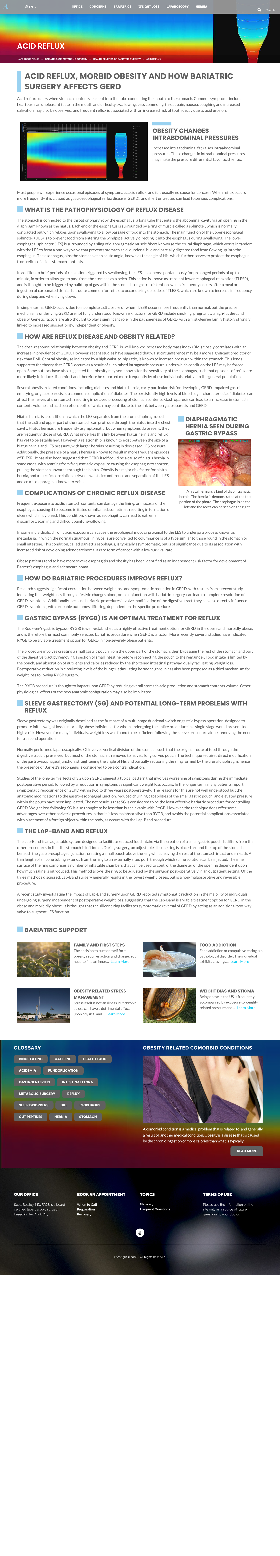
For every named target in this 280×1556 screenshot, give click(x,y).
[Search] (257, 9)
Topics (147, 1194)
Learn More (120, 961)
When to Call (87, 1204)
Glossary (146, 1204)
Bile (64, 1105)
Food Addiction (218, 945)
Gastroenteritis (34, 1082)
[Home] (4, 6)
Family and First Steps (99, 945)
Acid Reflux (153, 59)
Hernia (60, 1116)
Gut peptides (30, 1116)
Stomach (88, 1116)
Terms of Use (217, 1194)
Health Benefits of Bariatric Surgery (117, 59)
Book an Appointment (101, 1194)
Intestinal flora (77, 1082)
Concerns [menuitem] (98, 6)
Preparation (86, 1209)
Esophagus (89, 1105)
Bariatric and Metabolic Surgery (66, 59)
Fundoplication (63, 1070)
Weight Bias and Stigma (227, 991)
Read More (247, 1151)
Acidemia (27, 1070)
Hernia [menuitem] (201, 6)
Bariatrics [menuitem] (122, 6)
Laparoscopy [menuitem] (177, 6)
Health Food (94, 1059)
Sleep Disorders (33, 1105)
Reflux (73, 1093)
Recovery (84, 1214)
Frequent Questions (155, 1209)
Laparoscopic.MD (28, 59)
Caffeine (63, 1059)
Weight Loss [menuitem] (148, 6)
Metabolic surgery (37, 1093)
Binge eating (30, 1059)
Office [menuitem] (77, 6)
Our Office (26, 1194)
